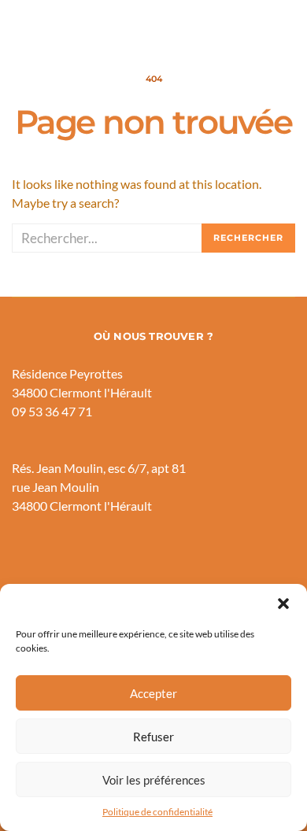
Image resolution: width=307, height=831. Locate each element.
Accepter (153, 693)
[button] (283, 603)
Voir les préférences (153, 780)
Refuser (153, 736)
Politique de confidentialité (157, 812)
